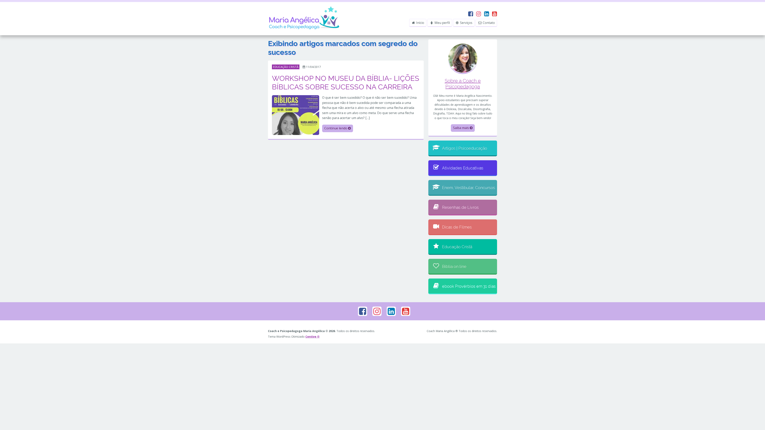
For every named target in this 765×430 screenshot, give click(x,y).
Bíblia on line (454, 266)
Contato (488, 23)
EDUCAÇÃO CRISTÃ (285, 67)
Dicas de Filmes (457, 227)
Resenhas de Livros (460, 207)
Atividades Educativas (462, 168)
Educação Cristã (457, 246)
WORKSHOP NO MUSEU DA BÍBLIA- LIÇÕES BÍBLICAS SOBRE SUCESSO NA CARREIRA (345, 82)
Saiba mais (461, 128)
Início (419, 23)
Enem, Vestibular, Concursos (468, 187)
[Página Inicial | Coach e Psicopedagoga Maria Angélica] (304, 18)
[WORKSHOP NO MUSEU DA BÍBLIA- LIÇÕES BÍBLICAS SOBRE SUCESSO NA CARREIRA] (295, 115)
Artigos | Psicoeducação (464, 148)
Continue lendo (336, 128)
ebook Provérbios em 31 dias (469, 286)
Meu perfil (442, 23)
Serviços (465, 23)
